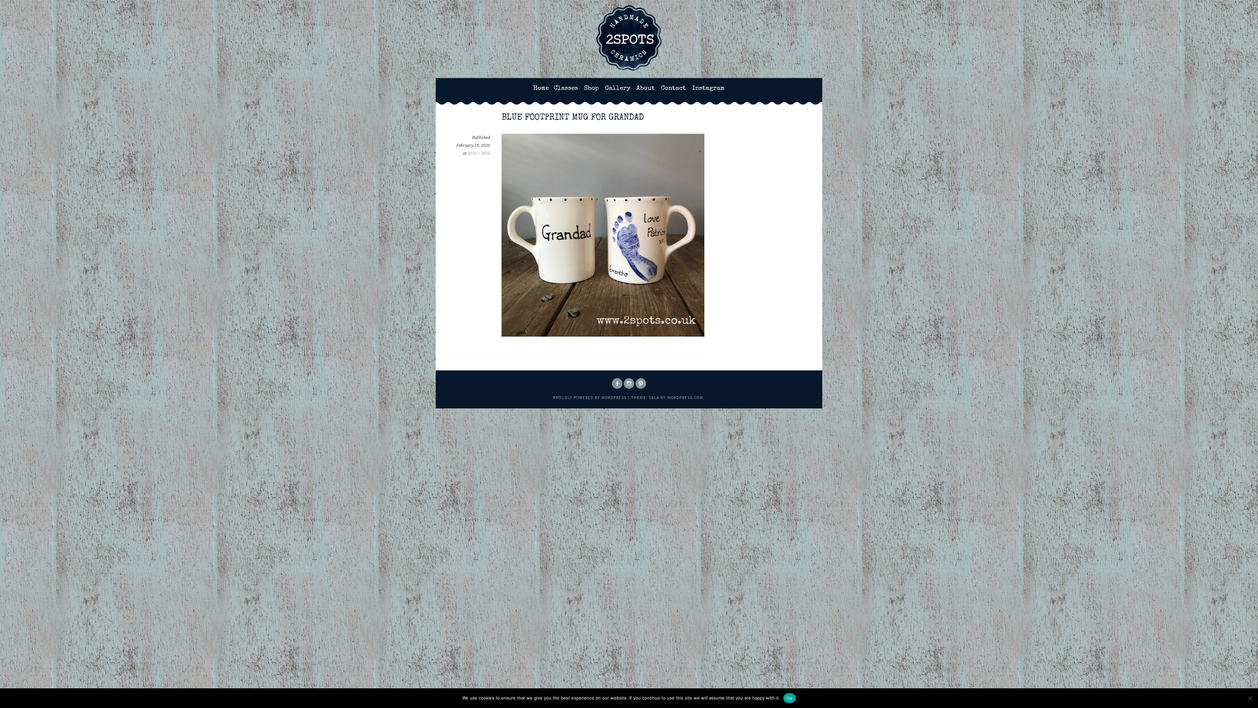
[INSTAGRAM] (629, 383)
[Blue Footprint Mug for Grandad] (603, 334)
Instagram (708, 88)
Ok (789, 698)
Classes (566, 88)
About (646, 88)
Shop (591, 88)
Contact (673, 88)
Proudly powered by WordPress (590, 397)
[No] (1250, 698)
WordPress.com (685, 397)
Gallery (617, 88)
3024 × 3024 (478, 153)
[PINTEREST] (641, 383)
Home (541, 88)
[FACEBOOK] (617, 383)
